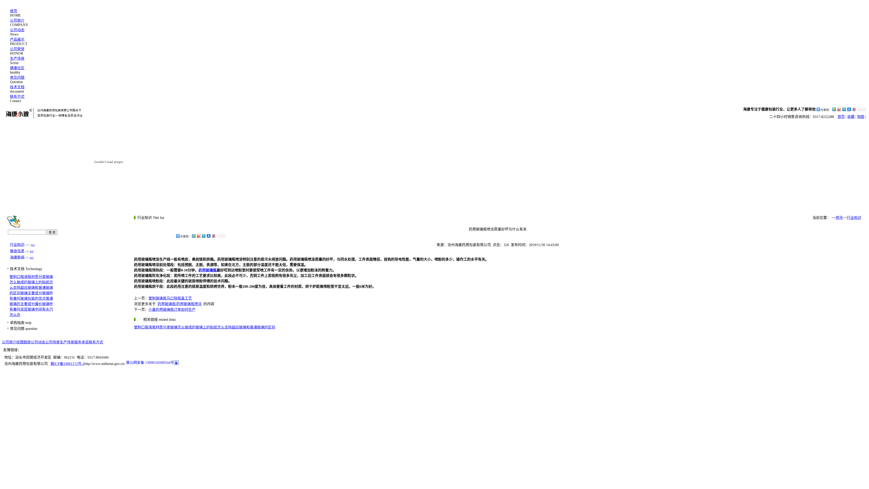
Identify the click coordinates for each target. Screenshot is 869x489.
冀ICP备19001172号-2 (67, 364)
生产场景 (17, 58)
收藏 (851, 117)
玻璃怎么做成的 (183, 327)
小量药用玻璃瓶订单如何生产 (172, 310)
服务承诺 (81, 342)
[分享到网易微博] (853, 109)
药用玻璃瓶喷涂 (189, 304)
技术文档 (17, 87)
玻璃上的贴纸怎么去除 (214, 327)
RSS (33, 245)
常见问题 (17, 77)
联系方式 (17, 96)
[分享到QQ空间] (833, 109)
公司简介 (17, 20)
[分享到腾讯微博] (843, 109)
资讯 (839, 218)
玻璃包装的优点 (33, 298)
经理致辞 (23, 342)
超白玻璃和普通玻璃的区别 (253, 327)
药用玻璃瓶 (167, 304)
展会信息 (17, 251)
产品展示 (17, 39)
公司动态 (17, 30)
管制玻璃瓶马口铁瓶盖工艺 (170, 298)
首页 (13, 11)
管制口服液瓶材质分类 (28, 277)
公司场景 (52, 342)
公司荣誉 (17, 49)
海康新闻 (17, 257)
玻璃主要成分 (31, 293)
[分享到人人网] (848, 109)
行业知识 (17, 245)
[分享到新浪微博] (838, 109)
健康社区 (17, 68)
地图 (860, 117)
